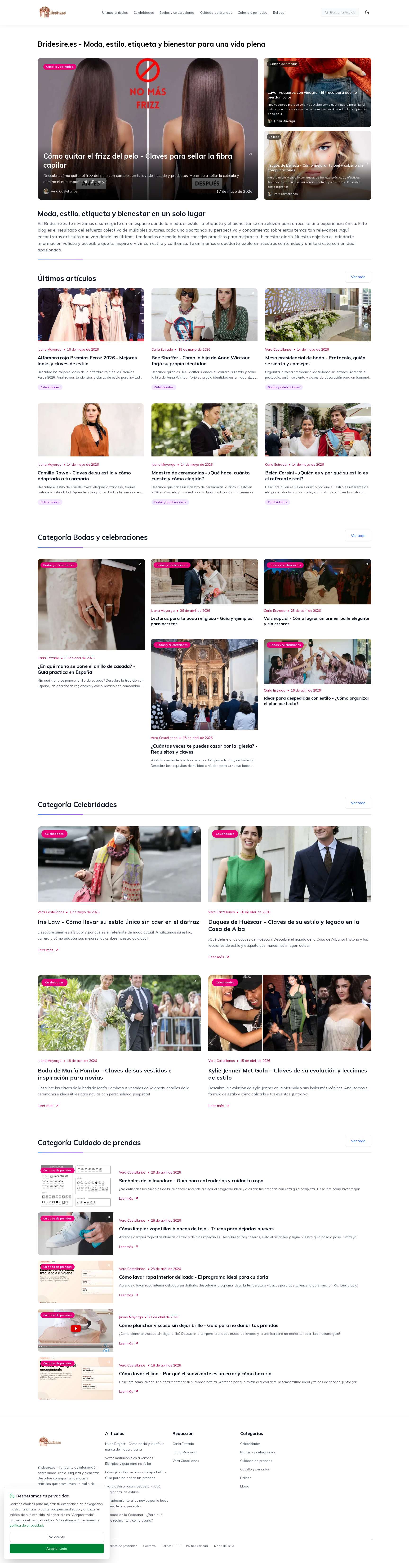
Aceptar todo (56, 1548)
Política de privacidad (122, 1546)
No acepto (57, 1537)
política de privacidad (26, 1525)
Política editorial (197, 1546)
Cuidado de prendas (216, 12)
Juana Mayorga (50, 349)
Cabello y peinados (252, 12)
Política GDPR (170, 1546)
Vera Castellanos (278, 349)
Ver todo (358, 276)
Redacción (183, 1433)
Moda (244, 1486)
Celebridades (143, 12)
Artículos (114, 1433)
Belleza (279, 12)
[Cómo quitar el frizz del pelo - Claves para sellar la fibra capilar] (148, 129)
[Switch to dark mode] (367, 12)
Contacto (149, 1546)
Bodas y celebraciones (177, 12)
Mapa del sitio (224, 1546)
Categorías (251, 1433)
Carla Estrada (162, 349)
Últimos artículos (115, 12)
